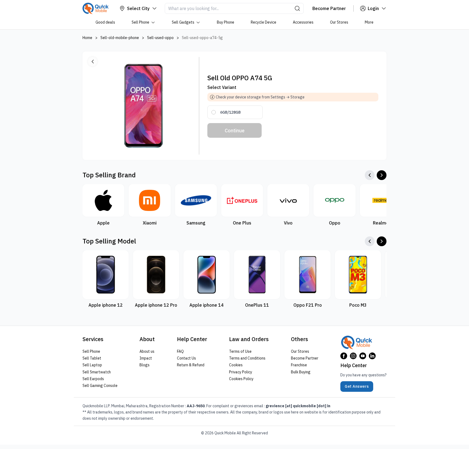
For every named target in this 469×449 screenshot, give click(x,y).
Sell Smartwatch (97, 372)
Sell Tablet (92, 358)
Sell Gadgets (183, 22)
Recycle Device (263, 22)
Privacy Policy (240, 372)
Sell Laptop (92, 365)
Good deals (105, 22)
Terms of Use (240, 351)
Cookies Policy (241, 378)
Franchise (299, 365)
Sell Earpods (93, 378)
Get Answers (357, 386)
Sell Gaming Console (100, 385)
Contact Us (186, 358)
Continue (235, 130)
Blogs (145, 365)
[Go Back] (92, 61)
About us (147, 351)
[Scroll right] (381, 175)
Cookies (236, 365)
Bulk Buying (300, 372)
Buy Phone (225, 22)
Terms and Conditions (247, 358)
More (369, 22)
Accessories (303, 22)
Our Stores (339, 22)
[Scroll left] (370, 175)
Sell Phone (140, 22)
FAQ (180, 351)
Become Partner (304, 358)
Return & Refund (190, 365)
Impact (146, 358)
